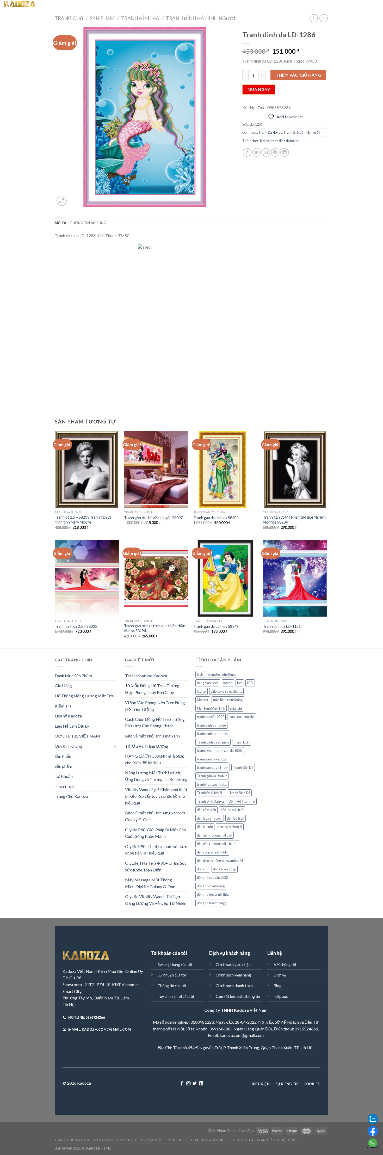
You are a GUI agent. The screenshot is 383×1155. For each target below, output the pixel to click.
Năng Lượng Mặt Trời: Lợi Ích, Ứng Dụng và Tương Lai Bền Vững (156, 776)
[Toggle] (115, 746)
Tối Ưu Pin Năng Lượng (146, 746)
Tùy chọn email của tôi (176, 996)
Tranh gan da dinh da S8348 (215, 626)
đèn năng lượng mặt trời (214, 835)
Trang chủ (69, 18)
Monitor (202, 700)
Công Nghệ (181, 5)
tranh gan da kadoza (212, 759)
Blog (277, 986)
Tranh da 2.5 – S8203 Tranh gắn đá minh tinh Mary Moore (83, 519)
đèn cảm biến (206, 810)
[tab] (60, 223)
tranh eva (204, 750)
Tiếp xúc (281, 996)
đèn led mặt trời (232, 810)
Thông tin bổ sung (88, 223)
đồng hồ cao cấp (224, 869)
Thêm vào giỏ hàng (298, 74)
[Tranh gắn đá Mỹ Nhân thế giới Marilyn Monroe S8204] (295, 469)
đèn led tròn (235, 818)
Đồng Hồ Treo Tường (117, 5)
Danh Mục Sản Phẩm (73, 675)
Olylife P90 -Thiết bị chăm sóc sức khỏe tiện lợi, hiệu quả (156, 850)
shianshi (236, 708)
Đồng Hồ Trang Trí (241, 801)
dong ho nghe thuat (222, 674)
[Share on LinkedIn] (284, 152)
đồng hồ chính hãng (211, 886)
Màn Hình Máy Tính (211, 708)
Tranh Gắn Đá (243, 767)
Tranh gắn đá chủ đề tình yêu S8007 (153, 517)
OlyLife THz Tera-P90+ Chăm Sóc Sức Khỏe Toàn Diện (156, 866)
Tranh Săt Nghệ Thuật (281, 5)
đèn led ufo (205, 827)
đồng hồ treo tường (211, 903)
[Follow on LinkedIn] (201, 1083)
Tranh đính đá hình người (200, 18)
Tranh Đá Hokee (270, 132)
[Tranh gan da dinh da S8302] (225, 469)
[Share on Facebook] (247, 152)
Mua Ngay (259, 89)
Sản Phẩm (102, 18)
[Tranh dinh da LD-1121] (295, 578)
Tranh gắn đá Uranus (212, 776)
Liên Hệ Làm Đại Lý (72, 725)
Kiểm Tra (63, 705)
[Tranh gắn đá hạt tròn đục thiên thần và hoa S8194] (156, 578)
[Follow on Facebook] (182, 1083)
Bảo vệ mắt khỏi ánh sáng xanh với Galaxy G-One (156, 816)
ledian (264, 141)
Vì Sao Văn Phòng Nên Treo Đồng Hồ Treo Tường (155, 706)
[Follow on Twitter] (195, 1083)
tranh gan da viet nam (212, 767)
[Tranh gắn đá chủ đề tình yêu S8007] (156, 469)
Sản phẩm (63, 766)
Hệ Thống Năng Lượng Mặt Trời (85, 695)
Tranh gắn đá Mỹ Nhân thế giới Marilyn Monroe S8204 (294, 519)
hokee (254, 141)
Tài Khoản (64, 776)
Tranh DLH (242, 742)
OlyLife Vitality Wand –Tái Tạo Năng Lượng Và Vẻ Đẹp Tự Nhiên (155, 900)
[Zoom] (62, 201)
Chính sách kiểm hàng (233, 975)
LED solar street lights (226, 691)
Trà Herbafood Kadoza (146, 675)
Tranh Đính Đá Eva (210, 801)
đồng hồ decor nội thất (213, 894)
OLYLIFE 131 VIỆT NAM (77, 735)
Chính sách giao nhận (233, 964)
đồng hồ (202, 869)
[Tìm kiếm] (63, 5)
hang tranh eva (208, 683)
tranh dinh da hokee (284, 141)
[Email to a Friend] (266, 152)
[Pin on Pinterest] (275, 152)
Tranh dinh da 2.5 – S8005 (76, 626)
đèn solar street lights (212, 852)
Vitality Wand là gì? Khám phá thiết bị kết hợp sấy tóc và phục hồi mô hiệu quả (156, 796)
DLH (200, 674)
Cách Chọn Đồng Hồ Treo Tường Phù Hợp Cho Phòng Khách (155, 722)
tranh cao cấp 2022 (210, 717)
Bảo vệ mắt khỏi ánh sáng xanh (152, 735)
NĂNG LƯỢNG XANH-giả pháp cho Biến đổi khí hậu (154, 759)
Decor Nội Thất (153, 5)
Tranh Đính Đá (140, 18)
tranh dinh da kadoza (212, 734)
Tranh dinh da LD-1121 (282, 626)
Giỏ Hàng (63, 685)
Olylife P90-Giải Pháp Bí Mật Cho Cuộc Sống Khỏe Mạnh (155, 833)
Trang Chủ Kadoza (83, 5)
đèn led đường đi (230, 827)
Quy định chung (68, 746)
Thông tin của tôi (172, 986)
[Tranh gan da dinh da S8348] (225, 578)
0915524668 (306, 1028)
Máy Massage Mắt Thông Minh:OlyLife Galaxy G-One (150, 883)
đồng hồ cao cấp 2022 (212, 877)
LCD (250, 683)
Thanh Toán (65, 786)
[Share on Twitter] (256, 152)
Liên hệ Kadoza (68, 715)
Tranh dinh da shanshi (213, 742)
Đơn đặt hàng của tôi (175, 964)
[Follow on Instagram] (188, 1083)
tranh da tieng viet (242, 717)
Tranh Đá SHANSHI (211, 793)
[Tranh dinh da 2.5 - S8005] (87, 578)
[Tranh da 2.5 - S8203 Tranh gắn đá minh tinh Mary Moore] (87, 469)
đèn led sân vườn (209, 818)
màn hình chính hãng (228, 700)
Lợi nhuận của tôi (172, 975)
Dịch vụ (280, 975)
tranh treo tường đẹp (212, 784)
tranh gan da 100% (228, 750)
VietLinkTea (247, 5)
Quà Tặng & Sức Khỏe (214, 5)
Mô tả (60, 223)
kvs (239, 683)
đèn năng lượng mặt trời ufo (217, 843)
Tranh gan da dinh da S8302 (215, 517)
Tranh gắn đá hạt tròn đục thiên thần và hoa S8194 (154, 628)
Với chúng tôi (285, 964)
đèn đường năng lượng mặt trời (220, 860)
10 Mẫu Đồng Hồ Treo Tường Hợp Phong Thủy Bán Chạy (152, 689)
